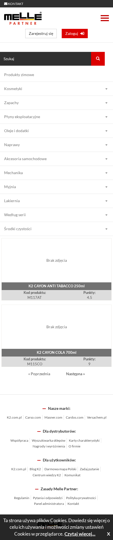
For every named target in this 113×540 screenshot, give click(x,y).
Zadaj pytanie (89, 469)
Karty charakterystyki (84, 440)
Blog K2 (35, 469)
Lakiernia (12, 200)
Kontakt (73, 504)
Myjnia (10, 186)
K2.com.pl (14, 417)
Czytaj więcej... (79, 534)
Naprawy (12, 144)
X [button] (108, 534)
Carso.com (33, 417)
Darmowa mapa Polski (60, 469)
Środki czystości (18, 228)
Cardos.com (74, 417)
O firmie (74, 446)
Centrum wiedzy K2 (47, 475)
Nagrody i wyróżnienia (49, 446)
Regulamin (21, 498)
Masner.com (53, 417)
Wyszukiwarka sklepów (48, 440)
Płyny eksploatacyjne (22, 116)
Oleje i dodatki (16, 130)
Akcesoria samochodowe (25, 158)
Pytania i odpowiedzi (48, 498)
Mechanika (13, 172)
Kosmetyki (13, 88)
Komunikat (72, 475)
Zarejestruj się (41, 33)
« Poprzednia (39, 373)
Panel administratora (49, 504)
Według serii (15, 214)
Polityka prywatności (81, 498)
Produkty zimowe (19, 74)
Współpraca (19, 440)
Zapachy (11, 102)
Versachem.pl (96, 417)
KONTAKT (15, 4)
